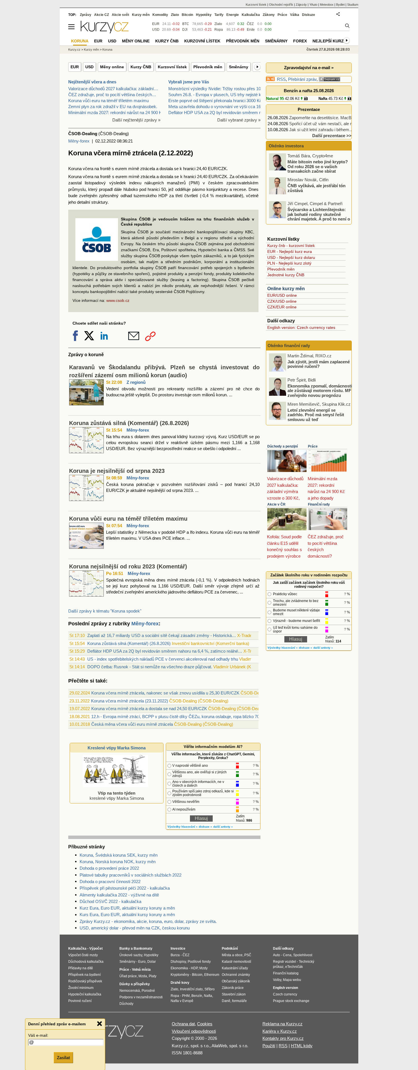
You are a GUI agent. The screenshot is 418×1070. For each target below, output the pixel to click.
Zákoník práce (233, 988)
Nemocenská (129, 991)
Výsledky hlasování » (182, 826)
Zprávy (85, 15)
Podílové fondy (199, 962)
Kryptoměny (180, 975)
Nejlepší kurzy (329, 41)
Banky (124, 949)
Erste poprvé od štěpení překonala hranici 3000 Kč (215, 100)
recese (239, 189)
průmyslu (77, 189)
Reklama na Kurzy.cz (282, 1023)
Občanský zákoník (236, 981)
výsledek (117, 182)
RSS (281, 79)
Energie (232, 15)
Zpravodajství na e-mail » (309, 67)
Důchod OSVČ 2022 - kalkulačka (110, 901)
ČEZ (250, 24)
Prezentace (309, 109)
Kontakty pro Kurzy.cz (283, 1038)
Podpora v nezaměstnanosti (141, 997)
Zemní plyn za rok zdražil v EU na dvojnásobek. (112, 106)
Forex (300, 41)
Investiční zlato (191, 989)
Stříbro (209, 989)
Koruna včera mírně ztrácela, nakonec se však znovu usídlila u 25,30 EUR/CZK (165, 692)
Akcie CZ (101, 15)
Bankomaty (143, 949)
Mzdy (203, 968)
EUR (75, 67)
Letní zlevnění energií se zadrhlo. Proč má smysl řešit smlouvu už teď (315, 414)
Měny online (112, 67)
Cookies (204, 1023)
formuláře (239, 1001)
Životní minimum (81, 988)
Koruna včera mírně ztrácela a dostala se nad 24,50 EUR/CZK (149, 708)
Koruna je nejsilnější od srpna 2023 (117, 471)
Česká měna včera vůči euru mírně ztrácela (132, 724)
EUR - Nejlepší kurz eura (289, 251)
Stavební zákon (234, 994)
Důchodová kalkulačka (86, 962)
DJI (184, 30)
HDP (162, 195)
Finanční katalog (286, 973)
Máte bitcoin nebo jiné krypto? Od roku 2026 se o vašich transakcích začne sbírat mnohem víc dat (309, 168)
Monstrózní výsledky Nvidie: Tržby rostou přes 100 (215, 88)
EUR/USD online (282, 295)
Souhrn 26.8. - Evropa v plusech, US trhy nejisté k (214, 94)
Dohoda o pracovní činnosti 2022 (110, 881)
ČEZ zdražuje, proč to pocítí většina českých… (112, 94)
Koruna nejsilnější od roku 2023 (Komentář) (128, 566)
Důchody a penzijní (282, 446)
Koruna (75, 168)
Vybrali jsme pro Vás (188, 81)
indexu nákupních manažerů (157, 182)
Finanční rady (319, 504)
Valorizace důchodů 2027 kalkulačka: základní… (113, 88)
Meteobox (327, 4)
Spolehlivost (302, 955)
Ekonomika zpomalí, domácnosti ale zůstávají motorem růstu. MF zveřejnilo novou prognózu (319, 390)
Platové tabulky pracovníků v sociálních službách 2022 (130, 875)
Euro (142, 962)
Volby (277, 980)
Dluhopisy (178, 962)
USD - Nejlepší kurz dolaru (291, 257)
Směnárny (238, 67)
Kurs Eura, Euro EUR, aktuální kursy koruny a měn (127, 914)
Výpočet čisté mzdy (83, 955)
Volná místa (141, 970)
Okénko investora (286, 145)
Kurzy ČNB (141, 67)
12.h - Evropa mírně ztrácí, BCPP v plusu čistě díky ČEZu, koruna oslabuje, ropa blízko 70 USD (180, 716)
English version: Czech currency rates (301, 327)
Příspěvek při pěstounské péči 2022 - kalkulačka (125, 888)
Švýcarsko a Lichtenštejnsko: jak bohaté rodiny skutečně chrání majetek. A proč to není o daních (310, 216)
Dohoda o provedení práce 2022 (109, 868)
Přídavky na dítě (80, 968)
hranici (189, 168)
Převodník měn (207, 67)
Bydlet (340, 4)
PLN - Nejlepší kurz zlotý (289, 263)
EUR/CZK (217, 168)
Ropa (218, 30)
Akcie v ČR (276, 504)
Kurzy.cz (74, 49)
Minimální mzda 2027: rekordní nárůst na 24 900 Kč (116, 112)
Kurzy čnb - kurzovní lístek (291, 245)
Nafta (322, 98)
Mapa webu (292, 980)
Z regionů (136, 382)
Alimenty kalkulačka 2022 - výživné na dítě (119, 894)
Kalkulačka (251, 15)
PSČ (247, 955)
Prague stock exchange (291, 1001)
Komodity (160, 15)
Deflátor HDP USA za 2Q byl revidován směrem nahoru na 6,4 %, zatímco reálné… (164, 651)
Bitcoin (187, 15)
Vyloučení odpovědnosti (194, 1031)
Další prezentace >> (331, 135)
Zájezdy (301, 4)
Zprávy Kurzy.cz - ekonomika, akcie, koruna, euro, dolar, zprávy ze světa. (148, 921)
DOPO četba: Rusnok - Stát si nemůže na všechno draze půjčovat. (149, 666)
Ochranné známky (236, 975)
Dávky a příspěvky (134, 984)
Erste (251, 30)
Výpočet (96, 949)
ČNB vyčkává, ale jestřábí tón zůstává (316, 188)
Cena (287, 955)
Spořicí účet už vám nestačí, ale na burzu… (330, 123)
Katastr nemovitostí (236, 962)
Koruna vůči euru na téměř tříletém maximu (108, 100)
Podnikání (230, 949)
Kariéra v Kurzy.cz (279, 1031)
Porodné (148, 991)
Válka (294, 15)
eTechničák (294, 967)
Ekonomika (179, 968)
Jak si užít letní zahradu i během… (321, 129)
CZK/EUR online (282, 307)
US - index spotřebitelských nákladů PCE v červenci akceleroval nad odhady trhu (162, 659)
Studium (352, 4)
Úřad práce (128, 976)
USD (89, 67)
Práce (313, 446)
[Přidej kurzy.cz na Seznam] (329, 79)
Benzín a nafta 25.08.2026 (309, 90)
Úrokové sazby (130, 955)
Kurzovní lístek (172, 67)
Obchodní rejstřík (281, 4)
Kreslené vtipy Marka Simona (117, 747)
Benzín (196, 996)
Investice (178, 949)
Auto (276, 955)
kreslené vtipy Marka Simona (117, 796)
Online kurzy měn (286, 288)
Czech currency (285, 994)
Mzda (142, 976)
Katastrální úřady (235, 968)
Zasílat (63, 1057)
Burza (175, 955)
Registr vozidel (284, 962)
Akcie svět (120, 15)
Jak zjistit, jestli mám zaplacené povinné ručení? (318, 364)
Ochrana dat (183, 1023)
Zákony (269, 15)
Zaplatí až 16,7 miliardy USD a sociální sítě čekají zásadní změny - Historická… (161, 635)
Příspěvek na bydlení (84, 975)
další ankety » (223, 826)
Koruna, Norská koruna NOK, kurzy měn (118, 861)
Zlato (218, 24)
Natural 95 (275, 98)
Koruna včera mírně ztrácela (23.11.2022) (129, 700)
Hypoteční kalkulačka (84, 994)
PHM (186, 996)
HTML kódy (302, 1045)
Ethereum (211, 975)
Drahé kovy (180, 983)
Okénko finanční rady (289, 345)
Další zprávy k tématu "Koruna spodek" (104, 611)
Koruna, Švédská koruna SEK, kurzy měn (119, 855)
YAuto (313, 4)
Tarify (219, 15)
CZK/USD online (282, 301)
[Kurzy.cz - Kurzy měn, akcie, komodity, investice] (105, 31)
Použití (268, 1045)
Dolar (151, 962)
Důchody (126, 1004)
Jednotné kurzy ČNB (285, 275)
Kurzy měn (141, 15)
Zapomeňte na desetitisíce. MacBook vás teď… (333, 117)
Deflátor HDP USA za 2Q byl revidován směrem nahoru (220, 112)
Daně (226, 1001)
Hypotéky (204, 15)
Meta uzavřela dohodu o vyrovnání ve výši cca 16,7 (216, 106)
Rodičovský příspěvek (85, 981)
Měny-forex (79, 141)
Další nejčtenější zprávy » (136, 119)
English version (285, 988)
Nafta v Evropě (182, 1001)
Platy (152, 976)
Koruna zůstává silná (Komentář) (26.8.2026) (129, 423)
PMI (194, 182)
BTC (185, 24)
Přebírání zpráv (302, 79)
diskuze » (205, 826)
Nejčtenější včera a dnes (92, 81)
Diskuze (308, 15)
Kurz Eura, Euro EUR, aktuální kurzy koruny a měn (127, 908)
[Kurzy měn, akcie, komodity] (114, 1034)
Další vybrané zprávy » (238, 119)
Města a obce (232, 955)
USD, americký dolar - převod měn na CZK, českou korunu (135, 927)
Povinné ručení (80, 1001)
